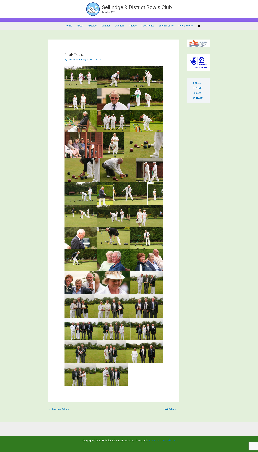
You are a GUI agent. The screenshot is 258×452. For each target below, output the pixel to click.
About (80, 25)
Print (70, 68)
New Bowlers (185, 25)
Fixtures (92, 25)
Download (67, 68)
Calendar (119, 25)
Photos (133, 25)
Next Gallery (171, 409)
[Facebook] (199, 26)
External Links (166, 25)
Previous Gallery (59, 409)
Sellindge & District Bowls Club (137, 7)
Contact (105, 25)
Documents (147, 25)
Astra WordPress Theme (162, 440)
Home (68, 25)
